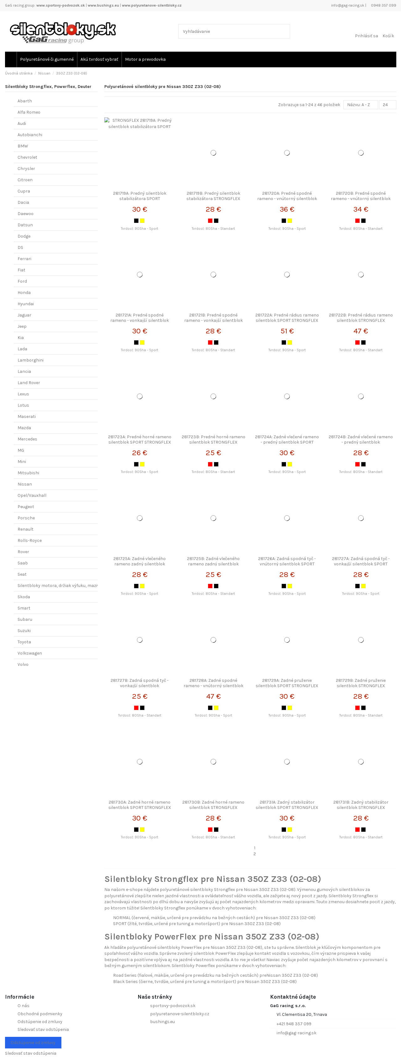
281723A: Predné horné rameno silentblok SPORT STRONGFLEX (139, 439)
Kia (21, 337)
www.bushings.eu (103, 5)
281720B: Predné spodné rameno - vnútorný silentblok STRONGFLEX (361, 199)
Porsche (26, 518)
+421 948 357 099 (294, 1024)
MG (21, 450)
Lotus (23, 405)
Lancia (24, 371)
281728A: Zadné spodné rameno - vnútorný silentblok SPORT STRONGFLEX (213, 686)
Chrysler (26, 168)
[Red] (210, 221)
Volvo (23, 664)
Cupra (24, 191)
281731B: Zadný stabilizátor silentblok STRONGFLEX (360, 805)
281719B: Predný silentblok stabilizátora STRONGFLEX (213, 196)
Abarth (25, 101)
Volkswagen (30, 653)
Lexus (23, 394)
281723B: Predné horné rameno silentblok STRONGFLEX (213, 439)
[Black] (136, 221)
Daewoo (26, 213)
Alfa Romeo (29, 112)
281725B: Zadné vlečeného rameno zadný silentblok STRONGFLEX (213, 564)
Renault (26, 529)
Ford (22, 281)
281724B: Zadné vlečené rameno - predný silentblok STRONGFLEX (361, 442)
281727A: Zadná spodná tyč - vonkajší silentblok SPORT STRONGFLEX (361, 564)
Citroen (25, 180)
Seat (22, 574)
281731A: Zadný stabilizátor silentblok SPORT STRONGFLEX (287, 805)
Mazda (24, 427)
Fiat (21, 270)
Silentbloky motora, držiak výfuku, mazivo (60, 585)
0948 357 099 (383, 5)
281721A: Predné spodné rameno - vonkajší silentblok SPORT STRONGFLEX (139, 320)
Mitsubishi (28, 473)
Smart (24, 608)
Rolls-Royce (30, 540)
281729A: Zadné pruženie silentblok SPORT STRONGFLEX (287, 683)
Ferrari (24, 258)
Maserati (27, 416)
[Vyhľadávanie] (284, 31)
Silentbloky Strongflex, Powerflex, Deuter (48, 86)
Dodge (24, 236)
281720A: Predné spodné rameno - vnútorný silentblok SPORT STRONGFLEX (287, 199)
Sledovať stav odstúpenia (43, 1029)
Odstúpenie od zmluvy (40, 1021)
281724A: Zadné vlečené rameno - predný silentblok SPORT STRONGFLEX (287, 442)
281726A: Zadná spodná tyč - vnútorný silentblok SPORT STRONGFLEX (287, 564)
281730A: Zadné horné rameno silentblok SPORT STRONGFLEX (139, 805)
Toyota (24, 642)
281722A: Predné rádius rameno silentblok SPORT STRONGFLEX (287, 317)
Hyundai (26, 303)
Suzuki (24, 630)
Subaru (25, 619)
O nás (23, 1005)
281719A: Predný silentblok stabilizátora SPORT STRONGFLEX (139, 199)
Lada (22, 349)
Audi (22, 123)
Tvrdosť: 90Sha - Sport (139, 229)
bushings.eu (162, 1021)
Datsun (25, 225)
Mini (22, 461)
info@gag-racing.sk (347, 5)
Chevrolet (27, 157)
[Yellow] (142, 221)
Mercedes (27, 439)
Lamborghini (31, 360)
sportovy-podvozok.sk (172, 1005)
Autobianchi (30, 134)
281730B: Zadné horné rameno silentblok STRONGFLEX (213, 805)
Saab (23, 563)
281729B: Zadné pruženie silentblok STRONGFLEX (361, 683)
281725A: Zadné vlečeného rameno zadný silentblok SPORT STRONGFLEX (139, 564)
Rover (23, 551)
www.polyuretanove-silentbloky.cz (152, 5)
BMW (23, 146)
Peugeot (26, 506)
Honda (24, 292)
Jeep (22, 326)
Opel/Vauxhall (32, 495)
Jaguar (24, 315)
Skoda (24, 596)
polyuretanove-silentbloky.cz (179, 1013)
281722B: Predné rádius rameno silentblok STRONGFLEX (361, 317)
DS (20, 247)
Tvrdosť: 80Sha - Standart (213, 229)
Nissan (25, 484)
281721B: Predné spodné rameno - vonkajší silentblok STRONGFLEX (213, 320)
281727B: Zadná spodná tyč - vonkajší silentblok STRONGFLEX (140, 686)
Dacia (23, 202)
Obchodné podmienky (40, 1013)
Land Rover (29, 382)
